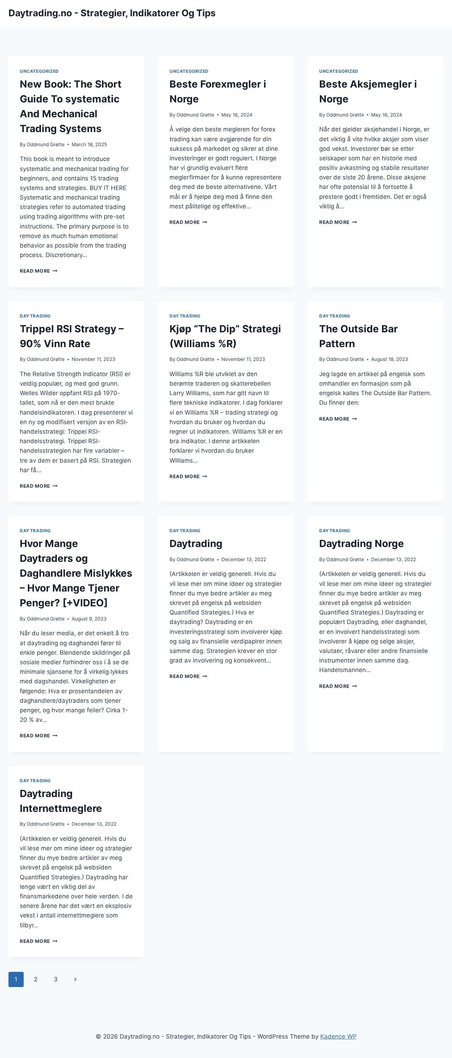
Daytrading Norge (361, 543)
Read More (39, 271)
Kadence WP (338, 1036)
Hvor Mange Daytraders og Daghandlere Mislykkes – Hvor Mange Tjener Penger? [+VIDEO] (76, 573)
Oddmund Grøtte (46, 144)
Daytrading (35, 316)
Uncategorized (39, 71)
